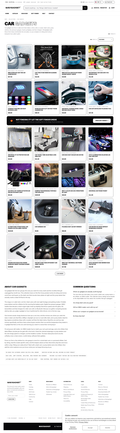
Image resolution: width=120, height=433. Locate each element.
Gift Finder (35, 13)
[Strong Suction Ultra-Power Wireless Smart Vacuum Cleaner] (20, 247)
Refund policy (52, 418)
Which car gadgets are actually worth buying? (87, 292)
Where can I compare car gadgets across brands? (88, 311)
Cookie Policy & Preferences (88, 402)
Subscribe (11, 399)
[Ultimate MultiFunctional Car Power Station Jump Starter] (20, 211)
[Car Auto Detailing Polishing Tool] (100, 93)
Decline (107, 428)
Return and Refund (69, 389)
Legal (82, 384)
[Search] (85, 8)
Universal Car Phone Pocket (98, 191)
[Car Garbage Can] (47, 211)
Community (32, 396)
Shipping (66, 387)
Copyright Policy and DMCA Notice (69, 395)
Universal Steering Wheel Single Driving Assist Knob (72, 109)
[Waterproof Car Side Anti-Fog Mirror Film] (100, 57)
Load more (60, 273)
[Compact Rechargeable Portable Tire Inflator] (47, 175)
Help (43, 13)
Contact (51, 13)
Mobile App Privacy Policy (87, 405)
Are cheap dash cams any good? (83, 303)
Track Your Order (102, 389)
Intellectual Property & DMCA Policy (87, 395)
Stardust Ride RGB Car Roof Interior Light (17, 109)
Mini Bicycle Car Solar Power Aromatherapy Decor (72, 73)
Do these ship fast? (79, 316)
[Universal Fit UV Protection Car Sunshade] (20, 139)
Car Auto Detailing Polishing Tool (100, 108)
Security (83, 407)
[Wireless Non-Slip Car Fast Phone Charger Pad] (47, 93)
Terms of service (61, 418)
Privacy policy (43, 418)
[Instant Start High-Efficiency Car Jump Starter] (47, 247)
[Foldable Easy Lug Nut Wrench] (74, 211)
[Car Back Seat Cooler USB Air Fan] (74, 139)
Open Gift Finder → (101, 120)
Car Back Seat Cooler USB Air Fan (72, 155)
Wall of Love (32, 394)
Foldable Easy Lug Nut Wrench (72, 226)
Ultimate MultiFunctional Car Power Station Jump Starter (18, 227)
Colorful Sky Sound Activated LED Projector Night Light (19, 191)
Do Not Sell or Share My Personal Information (87, 410)
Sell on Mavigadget (51, 387)
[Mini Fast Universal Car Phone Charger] (74, 247)
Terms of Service (68, 384)
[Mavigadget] (13, 8)
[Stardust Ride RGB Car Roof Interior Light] (20, 93)
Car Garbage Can (40, 226)
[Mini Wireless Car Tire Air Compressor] (20, 57)
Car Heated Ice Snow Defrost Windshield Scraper (98, 227)
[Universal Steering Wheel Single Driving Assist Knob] (74, 93)
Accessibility (67, 401)
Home (7, 13)
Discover (24, 13)
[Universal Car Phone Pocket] (100, 175)
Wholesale (49, 394)
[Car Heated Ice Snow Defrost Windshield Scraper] (100, 211)
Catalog (15, 13)
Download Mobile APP (104, 392)
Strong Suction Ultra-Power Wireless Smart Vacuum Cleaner (18, 263)
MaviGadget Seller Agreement (86, 399)
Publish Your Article (51, 392)
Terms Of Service (85, 389)
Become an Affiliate (51, 384)
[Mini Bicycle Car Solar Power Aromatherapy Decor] (74, 57)
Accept (90, 428)
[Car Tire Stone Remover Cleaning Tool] (47, 57)
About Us (66, 398)
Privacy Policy (83, 422)
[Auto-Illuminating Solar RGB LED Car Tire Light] (100, 139)
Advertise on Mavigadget (53, 389)
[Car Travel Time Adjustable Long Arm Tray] (47, 139)
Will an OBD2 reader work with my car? (85, 307)
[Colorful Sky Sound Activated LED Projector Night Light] (20, 175)
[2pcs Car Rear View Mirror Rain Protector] (100, 247)
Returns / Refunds (103, 387)
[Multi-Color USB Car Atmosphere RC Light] (74, 175)
